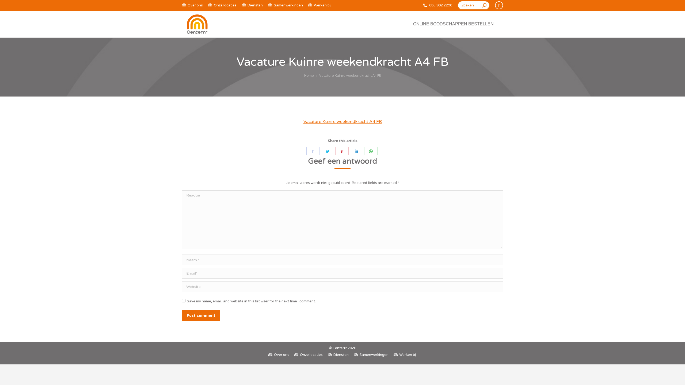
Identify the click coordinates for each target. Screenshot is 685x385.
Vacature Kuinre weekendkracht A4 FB (342, 121)
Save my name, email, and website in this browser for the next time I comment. (251, 301)
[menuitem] (192, 5)
